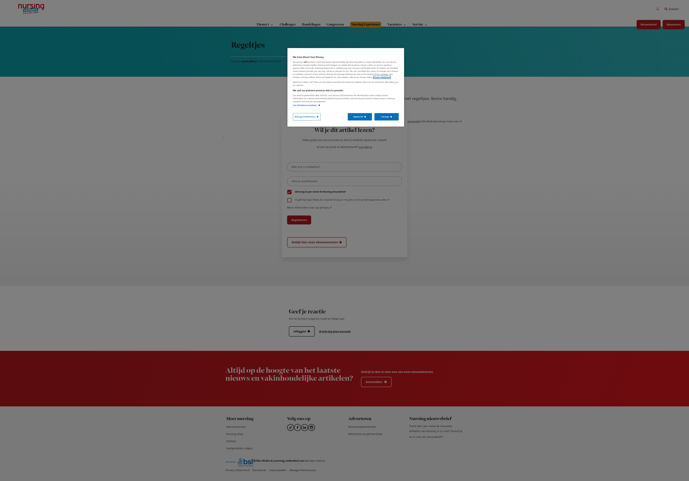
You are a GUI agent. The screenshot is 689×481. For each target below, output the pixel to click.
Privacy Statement (382, 77)
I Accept (385, 116)
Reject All (358, 116)
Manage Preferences (305, 116)
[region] (345, 87)
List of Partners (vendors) (305, 105)
